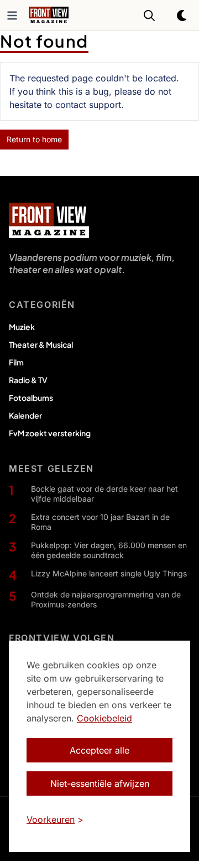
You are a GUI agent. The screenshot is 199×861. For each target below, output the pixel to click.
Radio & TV (28, 380)
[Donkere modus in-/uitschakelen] (182, 15)
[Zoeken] (149, 15)
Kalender (25, 415)
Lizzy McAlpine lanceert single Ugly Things (109, 573)
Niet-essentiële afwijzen (99, 783)
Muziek (22, 327)
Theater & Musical (41, 344)
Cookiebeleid (104, 718)
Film (16, 362)
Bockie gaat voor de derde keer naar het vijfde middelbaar (104, 493)
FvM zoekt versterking (50, 433)
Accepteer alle (99, 750)
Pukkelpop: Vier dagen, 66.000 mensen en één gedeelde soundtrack (109, 550)
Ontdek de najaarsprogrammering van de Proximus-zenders (106, 599)
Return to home (34, 139)
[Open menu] (12, 15)
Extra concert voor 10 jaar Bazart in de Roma (100, 522)
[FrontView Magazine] (49, 220)
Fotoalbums (31, 398)
